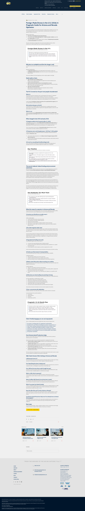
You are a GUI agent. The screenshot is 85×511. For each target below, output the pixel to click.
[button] (37, 8)
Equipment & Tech (37, 14)
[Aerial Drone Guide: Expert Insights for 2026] (42, 432)
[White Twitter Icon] (69, 1)
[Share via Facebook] (26, 419)
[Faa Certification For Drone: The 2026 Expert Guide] (56, 432)
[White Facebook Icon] (68, 1)
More (57, 14)
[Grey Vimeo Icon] (19, 481)
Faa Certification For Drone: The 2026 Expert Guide (56, 438)
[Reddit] (73, 1)
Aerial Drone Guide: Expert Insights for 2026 (41, 438)
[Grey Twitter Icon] (15, 481)
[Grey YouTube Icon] (17, 481)
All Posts (23, 14)
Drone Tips (44, 14)
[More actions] (58, 20)
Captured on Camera (50, 14)
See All (62, 426)
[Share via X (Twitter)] (28, 419)
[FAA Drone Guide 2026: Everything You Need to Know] (28, 432)
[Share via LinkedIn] (30, 419)
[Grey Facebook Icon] (13, 481)
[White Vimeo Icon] (72, 1)
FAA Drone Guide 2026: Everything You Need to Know (28, 438)
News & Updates (29, 14)
